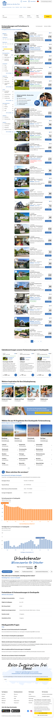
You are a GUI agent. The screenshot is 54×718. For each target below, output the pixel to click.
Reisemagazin (31, 698)
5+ (12, 39)
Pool (8, 65)
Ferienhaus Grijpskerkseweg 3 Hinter (36, 307)
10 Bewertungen (37, 59)
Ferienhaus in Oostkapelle (35, 133)
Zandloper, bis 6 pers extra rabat (36, 56)
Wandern (8, 106)
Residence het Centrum (35, 295)
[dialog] (43, 707)
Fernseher (8, 70)
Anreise (20, 15)
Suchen (47, 16)
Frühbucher (8, 127)
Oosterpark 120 (33, 110)
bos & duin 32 (32, 260)
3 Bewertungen (37, 146)
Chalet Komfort (33, 214)
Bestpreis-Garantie (8, 129)
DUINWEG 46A (33, 33)
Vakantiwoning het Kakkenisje (36, 319)
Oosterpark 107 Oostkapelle (36, 81)
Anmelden (25, 1)
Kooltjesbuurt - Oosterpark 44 (36, 179)
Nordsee (3, 694)
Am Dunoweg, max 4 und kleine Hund (36, 69)
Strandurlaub (8, 96)
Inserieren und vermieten (47, 694)
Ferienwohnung (8, 119)
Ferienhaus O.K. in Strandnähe (36, 156)
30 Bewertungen (37, 47)
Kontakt (30, 702)
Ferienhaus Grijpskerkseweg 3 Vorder (36, 203)
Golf (8, 110)
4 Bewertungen (37, 262)
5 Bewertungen (37, 84)
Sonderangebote (8, 123)
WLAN (8, 67)
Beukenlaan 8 (32, 330)
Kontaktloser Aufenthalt (8, 92)
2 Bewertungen (37, 181)
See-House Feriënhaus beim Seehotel (36, 284)
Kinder (8, 79)
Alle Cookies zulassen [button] (43, 713)
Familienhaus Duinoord (35, 237)
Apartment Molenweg (34, 144)
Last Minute (8, 125)
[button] (43, 715)
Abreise (28, 15)
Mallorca (3, 698)
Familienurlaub (8, 98)
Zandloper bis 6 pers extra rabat (46, 644)
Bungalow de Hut (33, 249)
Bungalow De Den (33, 167)
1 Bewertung (37, 123)
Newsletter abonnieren (44, 679)
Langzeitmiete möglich (8, 84)
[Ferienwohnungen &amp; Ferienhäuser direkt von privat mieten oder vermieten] (11, 4)
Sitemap (3, 702)
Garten (8, 68)
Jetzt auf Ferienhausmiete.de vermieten (43, 412)
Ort (3, 15)
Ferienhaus (8, 117)
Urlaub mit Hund (8, 94)
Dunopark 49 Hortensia (35, 272)
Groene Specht (33, 45)
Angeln (8, 104)
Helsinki (31, 190)
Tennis (8, 108)
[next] (38, 341)
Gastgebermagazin (46, 696)
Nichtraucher (8, 81)
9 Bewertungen (37, 71)
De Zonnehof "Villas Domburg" (36, 226)
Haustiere (8, 77)
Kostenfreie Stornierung (8, 60)
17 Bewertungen (37, 135)
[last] (41, 341)
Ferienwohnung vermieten (46, 1)
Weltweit (4, 700)
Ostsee (3, 696)
